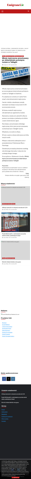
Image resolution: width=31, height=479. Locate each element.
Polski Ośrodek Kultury (8, 336)
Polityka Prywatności (7, 416)
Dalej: (17, 175)
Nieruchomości (6, 330)
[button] (2, 11)
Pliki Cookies (5, 418)
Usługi (4, 258)
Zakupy (13, 203)
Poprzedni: (15, 168)
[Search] (28, 11)
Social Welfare (6, 324)
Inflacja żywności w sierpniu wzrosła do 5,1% (14, 207)
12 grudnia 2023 (13, 64)
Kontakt (4, 421)
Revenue (4, 322)
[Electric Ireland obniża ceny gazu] (15, 250)
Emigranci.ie (5, 64)
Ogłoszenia (4, 412)
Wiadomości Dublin (10, 56)
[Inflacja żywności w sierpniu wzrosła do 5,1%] (15, 196)
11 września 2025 (13, 209)
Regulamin (4, 414)
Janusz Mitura (6, 209)
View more (18, 475)
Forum (3, 409)
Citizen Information (7, 326)
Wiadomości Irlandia (19, 56)
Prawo (4, 56)
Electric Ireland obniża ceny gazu (11, 262)
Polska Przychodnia (7, 332)
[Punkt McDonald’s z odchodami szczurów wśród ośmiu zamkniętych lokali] (15, 222)
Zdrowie (13, 230)
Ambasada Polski (6, 328)
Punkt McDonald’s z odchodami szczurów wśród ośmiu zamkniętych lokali (14, 398)
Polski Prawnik (6, 334)
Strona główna (6, 156)
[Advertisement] (15, 29)
